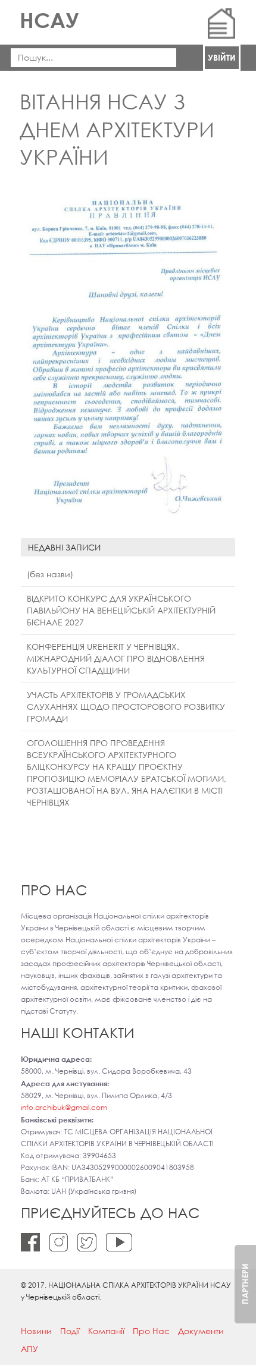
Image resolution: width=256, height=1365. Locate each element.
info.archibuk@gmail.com (64, 1107)
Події (70, 1330)
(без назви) (50, 574)
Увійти (222, 57)
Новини (36, 1330)
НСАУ (49, 20)
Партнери (245, 1283)
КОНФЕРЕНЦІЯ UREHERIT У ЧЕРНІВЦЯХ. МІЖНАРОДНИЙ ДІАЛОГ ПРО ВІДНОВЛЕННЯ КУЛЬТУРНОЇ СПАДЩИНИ (116, 658)
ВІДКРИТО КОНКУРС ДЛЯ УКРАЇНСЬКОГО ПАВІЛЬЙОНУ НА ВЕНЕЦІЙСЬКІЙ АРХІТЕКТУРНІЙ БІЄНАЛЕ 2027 (121, 610)
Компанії (106, 1330)
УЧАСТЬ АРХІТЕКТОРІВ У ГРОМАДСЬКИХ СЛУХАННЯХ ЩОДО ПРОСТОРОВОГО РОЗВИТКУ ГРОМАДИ (126, 706)
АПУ (29, 1348)
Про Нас (151, 1330)
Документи (201, 1330)
